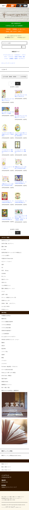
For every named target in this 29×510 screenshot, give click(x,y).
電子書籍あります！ (10, 37)
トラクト (24, 54)
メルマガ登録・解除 (5, 499)
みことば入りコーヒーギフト (15, 35)
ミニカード (12, 63)
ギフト (5, 56)
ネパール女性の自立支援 (7, 369)
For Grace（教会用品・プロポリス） (10, 366)
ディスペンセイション (8, 54)
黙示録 (20, 56)
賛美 (24, 56)
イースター (4, 360)
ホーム (3, 63)
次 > (18, 83)
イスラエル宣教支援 (6, 324)
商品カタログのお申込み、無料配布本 (10, 390)
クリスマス (4, 363)
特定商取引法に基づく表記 (7, 498)
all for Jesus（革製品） (7, 375)
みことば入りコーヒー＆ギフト (9, 336)
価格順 (10, 76)
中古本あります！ (21, 37)
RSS (11, 499)
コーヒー (6, 58)
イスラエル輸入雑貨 (6, 327)
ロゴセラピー (18, 54)
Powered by (3, 507)
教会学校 (4, 348)
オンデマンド (22, 58)
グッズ (7, 63)
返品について (20, 496)
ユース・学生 (5, 351)
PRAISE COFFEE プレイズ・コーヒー (10, 339)
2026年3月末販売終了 (6, 330)
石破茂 (16, 56)
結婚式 (3, 354)
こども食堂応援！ (6, 333)
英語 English (4, 378)
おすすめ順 (5, 76)
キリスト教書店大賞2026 (7, 321)
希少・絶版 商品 (6, 387)
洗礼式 (3, 345)
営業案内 (15, 29)
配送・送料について (14, 496)
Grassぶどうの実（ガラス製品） (9, 372)
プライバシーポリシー (16, 498)
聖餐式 (3, 342)
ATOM (13, 499)
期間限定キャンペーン (7, 384)
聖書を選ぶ (4, 318)
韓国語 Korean (5, 381)
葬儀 (3, 357)
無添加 (16, 58)
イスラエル (10, 56)
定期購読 (11, 58)
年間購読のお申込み (6, 315)
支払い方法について (5, 496)
